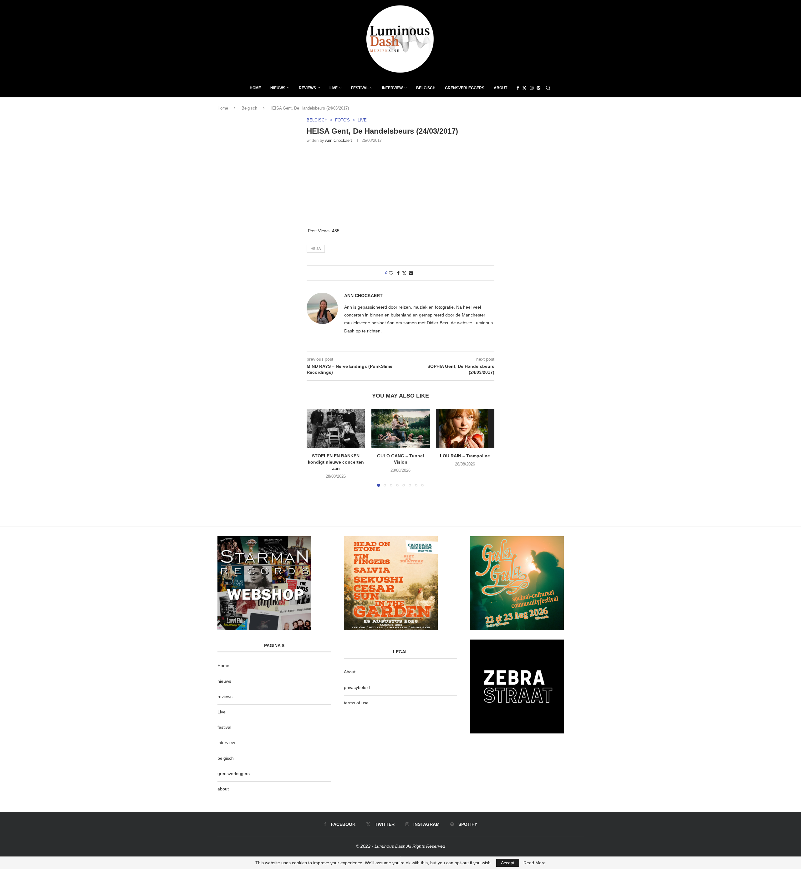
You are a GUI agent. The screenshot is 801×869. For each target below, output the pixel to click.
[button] (315, 447)
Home (255, 88)
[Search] (548, 88)
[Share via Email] (411, 272)
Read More (534, 863)
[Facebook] (518, 88)
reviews (224, 696)
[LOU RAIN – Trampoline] (465, 428)
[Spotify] (538, 88)
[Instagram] (531, 88)
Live (333, 88)
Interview (392, 88)
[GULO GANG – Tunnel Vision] (400, 428)
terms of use (356, 702)
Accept (507, 862)
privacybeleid (357, 687)
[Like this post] (391, 272)
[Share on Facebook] (398, 272)
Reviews (307, 88)
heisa (316, 248)
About (500, 88)
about (223, 788)
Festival (360, 88)
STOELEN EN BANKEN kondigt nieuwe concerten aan (336, 462)
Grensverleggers (464, 88)
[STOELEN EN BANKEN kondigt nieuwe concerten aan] (336, 428)
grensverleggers (233, 773)
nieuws (277, 88)
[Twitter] (524, 88)
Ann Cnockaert (338, 140)
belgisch (225, 758)
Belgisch (426, 88)
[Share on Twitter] (404, 273)
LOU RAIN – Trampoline (465, 456)
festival (224, 727)
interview (226, 742)
